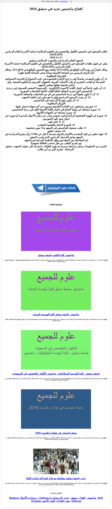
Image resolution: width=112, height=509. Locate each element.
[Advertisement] (56, 32)
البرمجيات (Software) (50, 497)
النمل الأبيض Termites (43, 500)
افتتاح (82, 497)
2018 (100, 497)
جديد (66, 497)
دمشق (74, 497)
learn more (64, 1)
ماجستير (91, 497)
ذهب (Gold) (63, 500)
